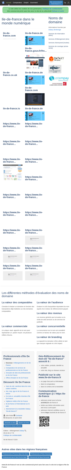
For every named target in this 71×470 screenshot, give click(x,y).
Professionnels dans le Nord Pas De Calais (14, 457)
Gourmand (34, 2)
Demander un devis (10, 422)
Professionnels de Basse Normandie (39, 457)
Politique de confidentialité (52, 9)
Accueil (8, 2)
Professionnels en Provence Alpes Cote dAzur (15, 454)
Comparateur (17, 2)
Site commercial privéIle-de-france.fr (56, 2)
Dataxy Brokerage (54, 30)
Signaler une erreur (24, 422)
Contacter (19, 415)
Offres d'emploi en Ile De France (17, 378)
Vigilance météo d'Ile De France (17, 401)
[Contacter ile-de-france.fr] (68, 2)
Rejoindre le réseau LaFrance (13, 426)
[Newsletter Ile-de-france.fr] (65, 2)
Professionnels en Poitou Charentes (41, 454)
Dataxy (21, 431)
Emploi (26, 2)
